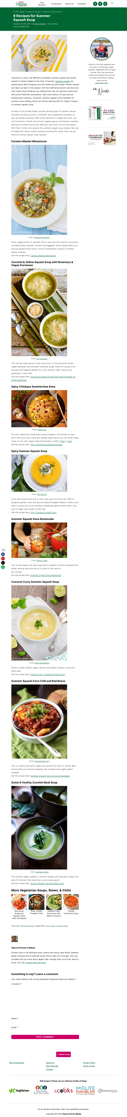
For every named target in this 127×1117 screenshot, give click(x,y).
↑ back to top (63, 1054)
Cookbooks (56, 4)
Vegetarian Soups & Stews (52, 12)
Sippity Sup (42, 429)
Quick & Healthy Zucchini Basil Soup (47, 883)
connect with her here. (35, 963)
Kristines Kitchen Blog (42, 237)
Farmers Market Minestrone (43, 255)
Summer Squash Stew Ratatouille (46, 575)
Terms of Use (89, 1066)
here (63, 441)
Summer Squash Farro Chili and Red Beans (50, 776)
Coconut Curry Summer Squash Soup (48, 674)
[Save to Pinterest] (3, 558)
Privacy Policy (89, 1063)
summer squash (62, 926)
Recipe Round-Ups (28, 926)
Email (14, 1027)
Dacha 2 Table (42, 560)
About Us (69, 4)
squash (52, 926)
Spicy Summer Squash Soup (44, 512)
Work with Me (52, 1066)
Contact (49, 1069)
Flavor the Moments (42, 663)
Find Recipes (42, 4)
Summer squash (62, 81)
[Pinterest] (100, 4)
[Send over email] (3, 567)
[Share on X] (3, 563)
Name (14, 1018)
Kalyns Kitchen (41, 358)
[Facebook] (95, 4)
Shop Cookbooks (16, 1063)
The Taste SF (42, 494)
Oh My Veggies (19, 12)
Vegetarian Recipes (33, 12)
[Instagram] (105, 4)
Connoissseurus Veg (41, 761)
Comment (16, 984)
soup (47, 926)
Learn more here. (101, 83)
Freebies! (81, 4)
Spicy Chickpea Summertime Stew (46, 444)
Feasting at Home (41, 872)
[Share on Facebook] (3, 554)
